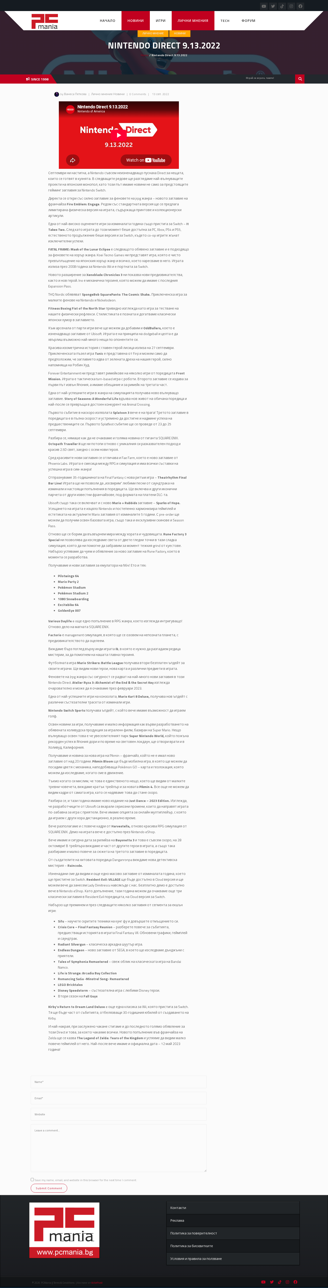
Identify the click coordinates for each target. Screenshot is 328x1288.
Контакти (178, 1207)
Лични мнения (193, 20)
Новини (136, 20)
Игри (161, 20)
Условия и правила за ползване (196, 1258)
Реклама (177, 1220)
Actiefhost (97, 1283)
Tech (225, 20)
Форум (248, 20)
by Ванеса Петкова (73, 94)
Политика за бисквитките (191, 1245)
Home (145, 55)
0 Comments (137, 94)
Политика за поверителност (193, 1233)
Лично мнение (153, 33)
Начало (107, 20)
